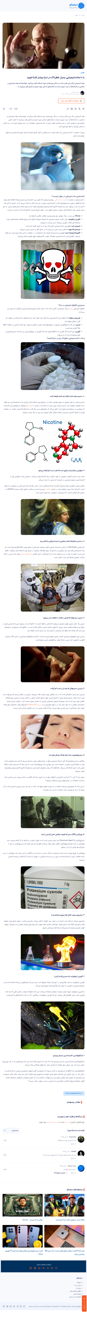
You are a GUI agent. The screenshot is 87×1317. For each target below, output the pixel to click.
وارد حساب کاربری (53, 1122)
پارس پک (40, 1306)
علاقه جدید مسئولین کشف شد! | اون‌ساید (70, 1220)
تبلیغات (78, 1282)
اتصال (30, 405)
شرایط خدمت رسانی (75, 1297)
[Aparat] (35, 1268)
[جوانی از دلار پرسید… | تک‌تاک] (23, 1205)
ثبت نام (67, 1122)
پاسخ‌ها (59, 1173)
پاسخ (72, 1144)
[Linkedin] (52, 1268)
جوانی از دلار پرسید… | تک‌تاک (32, 1220)
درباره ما (78, 1288)
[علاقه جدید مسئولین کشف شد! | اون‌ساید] (64, 1205)
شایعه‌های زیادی (26, 554)
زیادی (71, 308)
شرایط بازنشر (77, 1294)
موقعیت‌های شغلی (75, 1291)
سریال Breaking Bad (34, 704)
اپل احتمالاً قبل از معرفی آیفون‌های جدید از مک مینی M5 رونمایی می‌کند (64, 1253)
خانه (83, 15)
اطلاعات (48, 489)
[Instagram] (56, 1268)
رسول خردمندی (75, 92)
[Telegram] (47, 1268)
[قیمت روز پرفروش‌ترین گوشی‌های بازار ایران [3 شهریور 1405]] (23, 1236)
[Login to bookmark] (4, 108)
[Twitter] (43, 1268)
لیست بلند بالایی (60, 200)
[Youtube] (39, 1268)
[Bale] (30, 1268)
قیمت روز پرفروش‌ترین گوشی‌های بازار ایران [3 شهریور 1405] (24, 1253)
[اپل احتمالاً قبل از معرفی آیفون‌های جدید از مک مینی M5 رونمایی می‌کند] (64, 1236)
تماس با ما (77, 1285)
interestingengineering (73, 1093)
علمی (76, 15)
